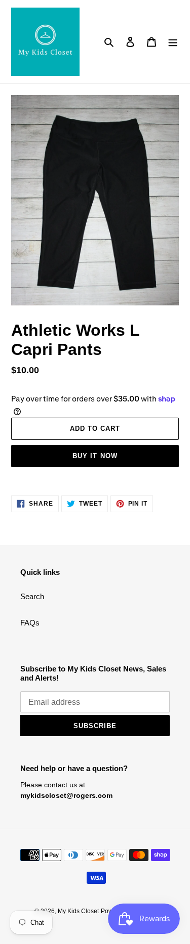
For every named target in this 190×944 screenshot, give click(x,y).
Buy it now (94, 456)
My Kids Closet (78, 911)
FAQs (30, 622)
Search (32, 596)
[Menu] (172, 42)
